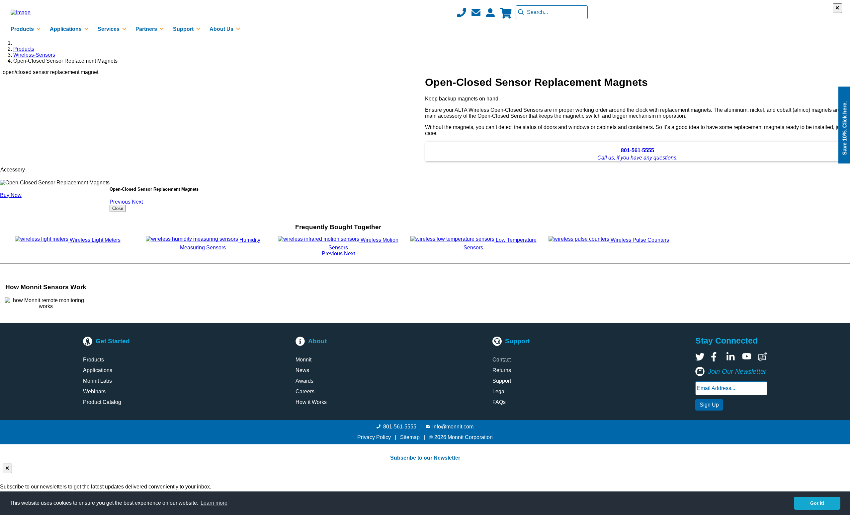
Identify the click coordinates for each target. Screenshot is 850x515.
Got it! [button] (817, 503)
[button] (475, 12)
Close (117, 208)
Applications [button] (66, 29)
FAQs (499, 402)
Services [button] (109, 29)
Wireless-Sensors (34, 55)
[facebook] (715, 356)
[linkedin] (731, 356)
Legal (499, 391)
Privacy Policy (374, 437)
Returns (501, 370)
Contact (501, 359)
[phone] (461, 12)
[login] (490, 12)
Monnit (303, 359)
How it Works (311, 402)
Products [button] (23, 29)
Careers (305, 391)
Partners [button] (146, 29)
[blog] (762, 356)
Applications (97, 370)
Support (501, 381)
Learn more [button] (214, 503)
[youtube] (746, 356)
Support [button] (184, 29)
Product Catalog (102, 402)
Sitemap (410, 437)
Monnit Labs (97, 381)
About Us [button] (222, 29)
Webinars (94, 391)
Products (23, 49)
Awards (304, 381)
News (302, 370)
